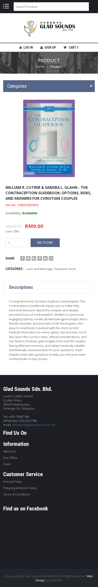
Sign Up (50, 47)
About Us (9, 451)
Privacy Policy (12, 482)
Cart (73, 47)
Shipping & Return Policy (20, 488)
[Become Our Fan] (22, 258)
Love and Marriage (39, 269)
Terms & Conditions (16, 494)
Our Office (10, 458)
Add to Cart (45, 242)
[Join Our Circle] (34, 258)
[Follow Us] (28, 258)
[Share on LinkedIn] (45, 258)
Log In (28, 47)
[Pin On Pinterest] (39, 258)
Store (7, 464)
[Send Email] (51, 258)
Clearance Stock (65, 269)
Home (40, 66)
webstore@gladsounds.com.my (33, 425)
